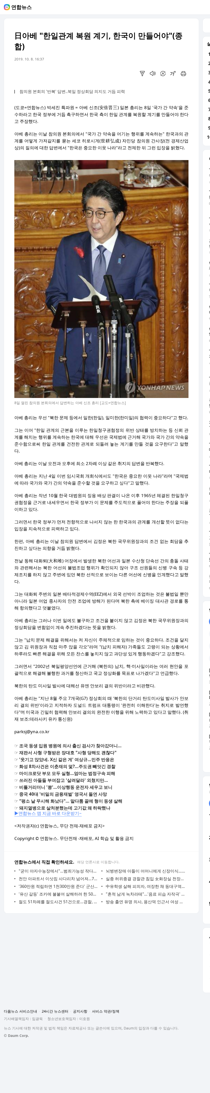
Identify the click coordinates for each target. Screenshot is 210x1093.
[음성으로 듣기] (153, 73)
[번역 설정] (163, 73)
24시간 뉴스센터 (55, 1011)
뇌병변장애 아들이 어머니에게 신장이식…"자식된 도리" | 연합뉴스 (146, 871)
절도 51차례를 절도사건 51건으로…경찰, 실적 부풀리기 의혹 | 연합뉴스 (59, 902)
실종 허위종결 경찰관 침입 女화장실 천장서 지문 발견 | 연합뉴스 (146, 878)
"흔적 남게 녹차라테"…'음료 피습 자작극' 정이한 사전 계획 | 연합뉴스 (146, 894)
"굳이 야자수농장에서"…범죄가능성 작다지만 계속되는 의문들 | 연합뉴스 (59, 871)
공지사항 (80, 1011)
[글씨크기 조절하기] (173, 73)
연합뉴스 (21, 7)
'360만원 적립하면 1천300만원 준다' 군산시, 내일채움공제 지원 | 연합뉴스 (59, 886)
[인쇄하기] (183, 73)
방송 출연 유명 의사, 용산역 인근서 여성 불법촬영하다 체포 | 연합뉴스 (146, 902)
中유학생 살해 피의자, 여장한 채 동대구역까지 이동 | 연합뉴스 (146, 886)
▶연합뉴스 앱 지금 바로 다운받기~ (48, 813)
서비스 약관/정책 (105, 1011)
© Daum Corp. (16, 1035)
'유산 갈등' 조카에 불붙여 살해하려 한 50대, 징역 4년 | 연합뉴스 (59, 894)
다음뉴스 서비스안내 (20, 1011)
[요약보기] (142, 73)
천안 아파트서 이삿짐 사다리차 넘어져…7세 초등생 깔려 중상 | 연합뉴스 (59, 878)
